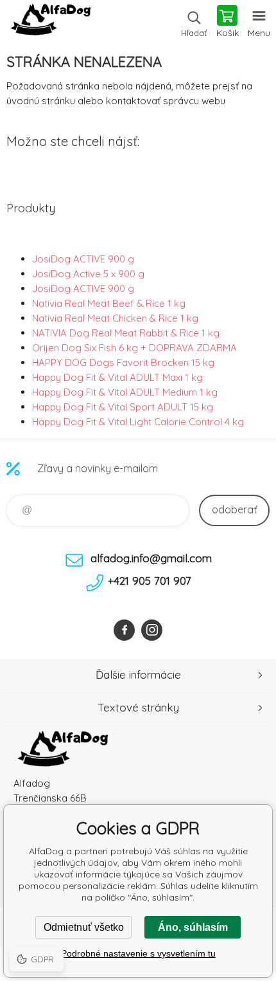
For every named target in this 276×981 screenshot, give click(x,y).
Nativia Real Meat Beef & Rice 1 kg (108, 303)
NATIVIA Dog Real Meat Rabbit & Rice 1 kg (126, 333)
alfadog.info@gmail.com (151, 558)
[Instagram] (151, 630)
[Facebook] (124, 630)
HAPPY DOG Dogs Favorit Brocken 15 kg (123, 362)
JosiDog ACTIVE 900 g (83, 259)
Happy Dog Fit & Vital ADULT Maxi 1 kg (117, 377)
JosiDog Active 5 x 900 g (88, 274)
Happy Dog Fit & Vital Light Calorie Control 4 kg (138, 422)
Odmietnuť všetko (84, 927)
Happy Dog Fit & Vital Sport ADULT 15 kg (122, 407)
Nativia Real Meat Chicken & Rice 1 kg (115, 318)
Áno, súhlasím (193, 927)
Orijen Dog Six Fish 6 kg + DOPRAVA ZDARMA (134, 348)
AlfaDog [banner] (50, 22)
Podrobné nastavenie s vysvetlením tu (138, 953)
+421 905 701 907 (149, 580)
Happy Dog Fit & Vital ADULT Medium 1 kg (125, 392)
